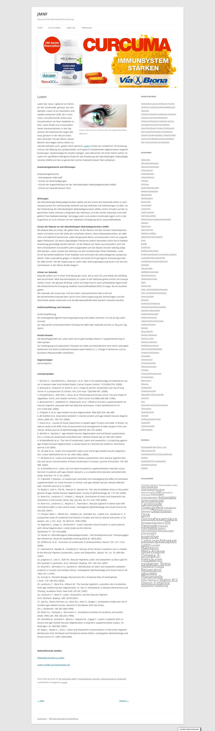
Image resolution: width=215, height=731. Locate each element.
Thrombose (146, 408)
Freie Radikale (149, 528)
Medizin (144, 328)
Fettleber (145, 264)
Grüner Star (146, 286)
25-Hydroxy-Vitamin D (149, 485)
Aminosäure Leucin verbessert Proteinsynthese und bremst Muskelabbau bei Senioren (158, 107)
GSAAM (144, 468)
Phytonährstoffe (148, 363)
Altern (175, 485)
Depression (146, 226)
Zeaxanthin (147, 585)
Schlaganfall (146, 387)
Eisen (143, 240)
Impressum (87, 28)
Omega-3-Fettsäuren (150, 352)
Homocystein (148, 533)
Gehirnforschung (148, 275)
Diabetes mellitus (148, 233)
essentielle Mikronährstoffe (153, 257)
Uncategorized (147, 412)
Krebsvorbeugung (108, 679)
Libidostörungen (148, 324)
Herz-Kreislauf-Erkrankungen (157, 530)
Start (40, 28)
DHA (145, 515)
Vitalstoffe (121, 679)
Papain (124, 700)
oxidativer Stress (156, 563)
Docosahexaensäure (159, 518)
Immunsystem (147, 296)
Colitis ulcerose (147, 212)
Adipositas (145, 159)
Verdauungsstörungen (151, 419)
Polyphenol (147, 566)
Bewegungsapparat (149, 191)
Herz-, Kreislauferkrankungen (153, 293)
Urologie (144, 415)
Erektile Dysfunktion (150, 250)
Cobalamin (170, 507)
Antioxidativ (167, 497)
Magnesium (150, 548)
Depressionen (147, 229)
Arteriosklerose (84, 679)
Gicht (143, 282)
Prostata (145, 370)
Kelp (40, 700)
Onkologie (145, 356)
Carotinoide (146, 205)
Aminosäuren (147, 170)
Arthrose (145, 184)
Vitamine (163, 583)
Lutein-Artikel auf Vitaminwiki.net (53, 664)
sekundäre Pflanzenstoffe (151, 575)
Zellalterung (161, 585)
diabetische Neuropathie (152, 236)
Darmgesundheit (148, 215)
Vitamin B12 (168, 579)
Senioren (145, 398)
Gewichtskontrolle (149, 279)
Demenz (144, 222)
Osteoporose (147, 359)
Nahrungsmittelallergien (151, 349)
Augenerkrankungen (150, 187)
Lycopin (155, 545)
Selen (144, 580)
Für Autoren (54, 28)
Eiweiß (144, 243)
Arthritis (144, 180)
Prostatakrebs (147, 377)
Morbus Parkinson (149, 342)
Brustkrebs (146, 201)
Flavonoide (149, 525)
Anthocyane (145, 495)
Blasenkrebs (146, 194)
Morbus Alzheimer (149, 335)
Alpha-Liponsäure (165, 485)
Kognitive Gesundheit (150, 310)
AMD (159, 492)
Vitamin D (148, 583)
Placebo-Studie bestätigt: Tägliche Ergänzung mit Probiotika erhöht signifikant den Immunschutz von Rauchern (158, 138)
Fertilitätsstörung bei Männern (154, 261)
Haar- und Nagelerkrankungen (154, 289)
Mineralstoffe (147, 331)
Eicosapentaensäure (152, 522)
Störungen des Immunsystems (154, 405)
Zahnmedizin (146, 429)
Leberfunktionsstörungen (152, 321)
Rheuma (144, 384)
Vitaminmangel (147, 426)
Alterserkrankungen (149, 163)
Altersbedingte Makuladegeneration (153, 488)
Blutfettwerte (147, 198)
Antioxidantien (147, 173)
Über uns (71, 28)
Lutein (87, 146)
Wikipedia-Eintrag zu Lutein (50, 657)
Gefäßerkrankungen (150, 271)
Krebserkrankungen (149, 314)
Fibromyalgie (146, 268)
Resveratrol (146, 380)
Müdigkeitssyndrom (150, 345)
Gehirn (162, 528)
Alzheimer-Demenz (148, 492)
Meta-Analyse (153, 551)
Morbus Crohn (147, 338)
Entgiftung (145, 247)
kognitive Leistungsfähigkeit (159, 539)
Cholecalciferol (152, 507)
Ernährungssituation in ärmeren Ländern (159, 254)
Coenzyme (145, 208)
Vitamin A (153, 580)
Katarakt (96, 679)
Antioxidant (157, 494)
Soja (143, 401)
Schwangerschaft (148, 391)
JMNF (42, 14)
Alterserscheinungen (150, 166)
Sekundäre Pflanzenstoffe (152, 394)
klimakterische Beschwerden (153, 307)
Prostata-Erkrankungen (151, 373)
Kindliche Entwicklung (150, 303)
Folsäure (163, 526)
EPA (167, 522)
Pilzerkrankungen (148, 366)
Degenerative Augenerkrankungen (156, 219)
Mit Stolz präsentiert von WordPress (63, 718)
